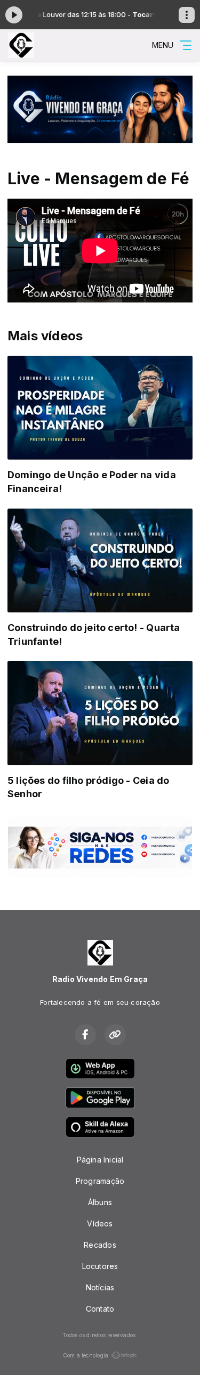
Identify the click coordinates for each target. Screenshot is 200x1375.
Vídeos (100, 1223)
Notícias (100, 1287)
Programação (100, 1180)
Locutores (100, 1266)
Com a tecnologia (85, 1355)
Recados (100, 1244)
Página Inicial (100, 1159)
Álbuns (100, 1202)
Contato (100, 1308)
